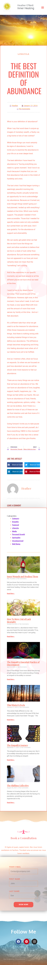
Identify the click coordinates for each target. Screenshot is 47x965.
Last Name (14, 891)
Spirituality (16, 538)
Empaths (15, 522)
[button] (42, 7)
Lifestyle (23, 54)
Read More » (11, 593)
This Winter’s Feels (16, 705)
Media (14, 531)
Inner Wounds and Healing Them (22, 576)
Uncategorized (17, 541)
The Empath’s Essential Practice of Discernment (23, 663)
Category (15, 519)
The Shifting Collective (18, 785)
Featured (15, 525)
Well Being (16, 544)
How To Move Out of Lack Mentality (19, 620)
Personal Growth (18, 534)
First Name (14, 879)
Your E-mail (15, 867)
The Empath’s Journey (17, 745)
